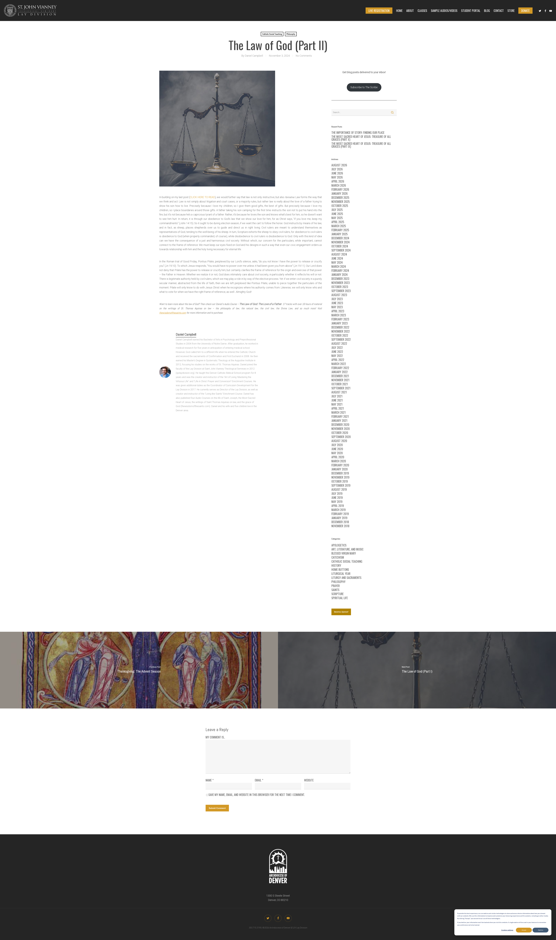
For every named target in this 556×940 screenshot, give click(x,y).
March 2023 (338, 315)
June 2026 (337, 173)
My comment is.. (215, 737)
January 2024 (339, 274)
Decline (540, 930)
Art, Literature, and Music (347, 549)
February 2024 (340, 270)
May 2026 (337, 177)
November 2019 (340, 477)
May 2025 (337, 217)
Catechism (337, 557)
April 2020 (337, 457)
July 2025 (337, 209)
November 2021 (340, 379)
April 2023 (337, 311)
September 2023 (341, 290)
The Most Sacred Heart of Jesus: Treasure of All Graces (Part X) (361, 138)
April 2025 (337, 221)
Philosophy (290, 34)
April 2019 (337, 505)
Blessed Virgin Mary (343, 553)
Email (259, 780)
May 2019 (336, 501)
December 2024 (340, 238)
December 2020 (340, 424)
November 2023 (340, 282)
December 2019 (340, 473)
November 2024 (340, 242)
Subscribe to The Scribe (364, 87)
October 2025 (339, 205)
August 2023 (339, 294)
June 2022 (337, 351)
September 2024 (341, 250)
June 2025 (337, 213)
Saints (335, 589)
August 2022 (339, 343)
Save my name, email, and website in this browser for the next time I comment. (257, 794)
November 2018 (340, 525)
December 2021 (340, 375)
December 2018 (340, 521)
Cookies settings (507, 930)
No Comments (304, 55)
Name (210, 780)
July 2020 (337, 444)
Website (309, 780)
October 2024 (339, 246)
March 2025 (338, 225)
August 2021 (339, 392)
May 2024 (337, 262)
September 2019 (340, 485)
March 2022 (338, 363)
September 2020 (341, 436)
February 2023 (340, 319)
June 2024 (337, 258)
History (336, 565)
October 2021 (339, 384)
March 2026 (338, 185)
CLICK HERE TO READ (202, 197)
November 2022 (340, 331)
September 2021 (340, 388)
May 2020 (337, 452)
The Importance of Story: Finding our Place (357, 132)
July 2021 (336, 396)
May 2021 (336, 404)
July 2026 (337, 169)
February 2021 (340, 416)
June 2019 (337, 497)
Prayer (335, 585)
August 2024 (339, 254)
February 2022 (340, 367)
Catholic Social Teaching (272, 34)
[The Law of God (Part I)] (417, 670)
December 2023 (340, 278)
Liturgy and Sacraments (346, 577)
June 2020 (337, 448)
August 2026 (339, 165)
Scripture (337, 593)
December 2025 (340, 197)
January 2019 (339, 517)
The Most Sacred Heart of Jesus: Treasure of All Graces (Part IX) (361, 145)
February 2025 (340, 229)
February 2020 (340, 465)
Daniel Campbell (254, 55)
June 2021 (337, 400)
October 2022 (339, 335)
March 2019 (338, 509)
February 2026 (340, 189)
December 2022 (340, 327)
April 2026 (337, 181)
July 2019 (336, 493)
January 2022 (339, 371)
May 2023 (337, 307)
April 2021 (337, 408)
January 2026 (339, 193)
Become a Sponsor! (341, 612)
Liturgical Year (340, 573)
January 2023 (339, 323)
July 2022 (337, 347)
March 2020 (338, 461)
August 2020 (339, 440)
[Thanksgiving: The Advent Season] (139, 670)
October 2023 (339, 286)
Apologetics (338, 545)
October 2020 (339, 432)
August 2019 (339, 489)
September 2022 (341, 339)
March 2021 (338, 412)
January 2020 (339, 469)
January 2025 (339, 234)
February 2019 (340, 513)
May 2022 (337, 355)
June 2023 (337, 302)
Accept (524, 930)
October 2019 (339, 481)
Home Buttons (340, 569)
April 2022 (337, 359)
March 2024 (338, 266)
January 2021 (339, 420)
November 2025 (340, 201)
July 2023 (337, 298)
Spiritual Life (339, 597)
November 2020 (340, 428)
